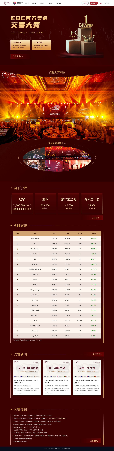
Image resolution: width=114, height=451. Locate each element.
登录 (101, 3)
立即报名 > (17, 56)
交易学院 (34, 3)
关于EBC (42, 3)
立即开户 (93, 3)
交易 (26, 3)
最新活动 (51, 3)
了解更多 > (97, 354)
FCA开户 (85, 3)
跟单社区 (59, 3)
